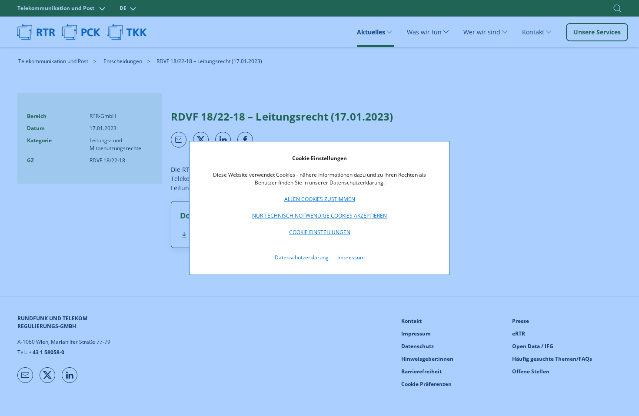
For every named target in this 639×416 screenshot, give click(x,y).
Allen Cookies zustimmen (319, 199)
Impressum (351, 257)
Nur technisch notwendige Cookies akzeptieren (319, 215)
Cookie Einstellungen (319, 232)
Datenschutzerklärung (302, 257)
